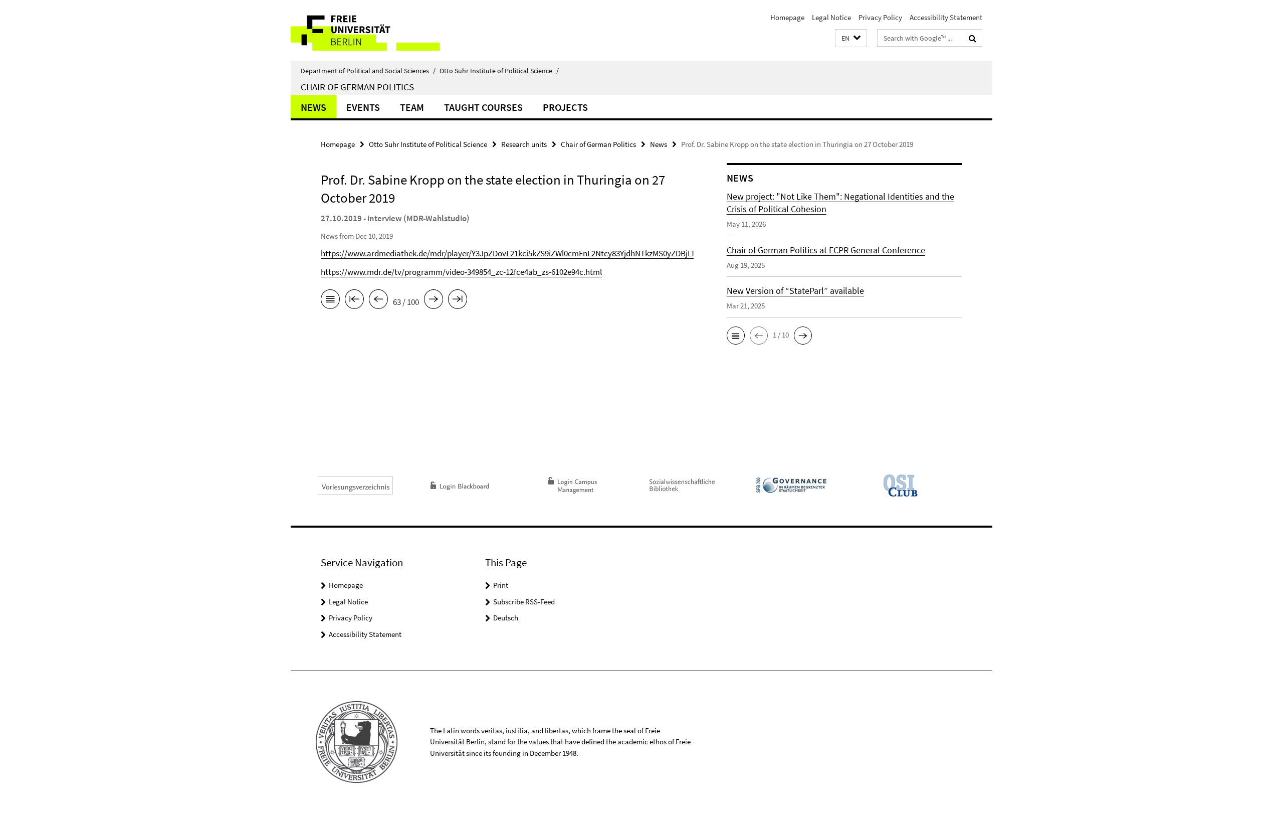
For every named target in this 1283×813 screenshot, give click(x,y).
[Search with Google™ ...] (972, 38)
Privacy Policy (880, 17)
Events (363, 107)
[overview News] (330, 300)
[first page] (354, 300)
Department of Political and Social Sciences (368, 70)
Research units (524, 144)
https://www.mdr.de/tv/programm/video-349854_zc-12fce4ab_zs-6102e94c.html (461, 271)
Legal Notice (831, 17)
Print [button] (500, 585)
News (313, 107)
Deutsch (505, 617)
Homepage (787, 17)
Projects (565, 107)
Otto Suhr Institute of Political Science (499, 70)
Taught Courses (483, 107)
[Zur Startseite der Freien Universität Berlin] (375, 30)
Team (412, 107)
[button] (851, 38)
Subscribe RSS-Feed (524, 601)
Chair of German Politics (357, 87)
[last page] (457, 300)
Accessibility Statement (946, 17)
